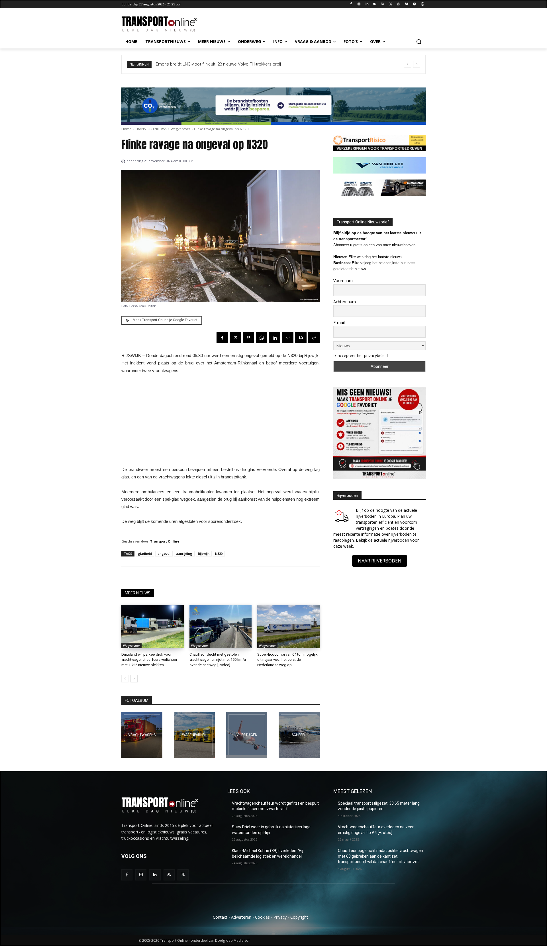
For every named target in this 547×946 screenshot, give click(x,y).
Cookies (262, 917)
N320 (219, 553)
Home (126, 129)
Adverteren (241, 917)
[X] (390, 4)
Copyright (299, 917)
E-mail (339, 322)
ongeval (164, 553)
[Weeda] (141, 735)
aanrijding (184, 553)
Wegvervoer (180, 129)
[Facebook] (351, 4)
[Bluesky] (406, 4)
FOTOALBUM (136, 700)
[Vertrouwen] (299, 735)
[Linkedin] (367, 4)
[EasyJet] (246, 735)
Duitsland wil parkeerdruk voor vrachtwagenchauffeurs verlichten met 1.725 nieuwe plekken (149, 659)
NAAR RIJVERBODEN (379, 561)
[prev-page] (124, 678)
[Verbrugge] (194, 735)
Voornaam (343, 280)
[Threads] (422, 4)
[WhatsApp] (398, 4)
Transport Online (164, 541)
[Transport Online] (167, 24)
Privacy (280, 917)
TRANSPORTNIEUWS (151, 129)
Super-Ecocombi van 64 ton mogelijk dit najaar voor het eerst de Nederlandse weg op (287, 659)
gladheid (145, 553)
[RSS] (382, 4)
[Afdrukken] (301, 337)
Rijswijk (203, 553)
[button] (419, 41)
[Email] (287, 337)
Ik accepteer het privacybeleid (360, 355)
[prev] (407, 64)
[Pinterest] (248, 337)
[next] (416, 64)
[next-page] (134, 678)
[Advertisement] (220, 422)
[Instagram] (359, 4)
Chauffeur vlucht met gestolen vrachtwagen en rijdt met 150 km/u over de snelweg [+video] (217, 659)
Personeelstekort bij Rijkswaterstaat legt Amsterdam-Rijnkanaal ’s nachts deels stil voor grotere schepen (259, 64)
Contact (220, 917)
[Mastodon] (414, 4)
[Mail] (375, 4)
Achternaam (344, 301)
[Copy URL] (314, 337)
